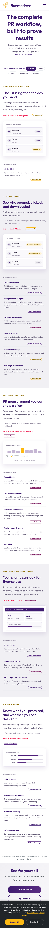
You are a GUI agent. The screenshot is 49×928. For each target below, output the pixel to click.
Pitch (41, 68)
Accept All (14, 922)
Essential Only (35, 922)
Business (36, 73)
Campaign (24, 73)
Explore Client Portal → (12, 600)
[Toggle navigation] (44, 5)
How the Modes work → (24, 54)
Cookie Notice (33, 913)
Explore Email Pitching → (13, 229)
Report (12, 73)
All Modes (31, 68)
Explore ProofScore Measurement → (18, 431)
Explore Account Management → (16, 738)
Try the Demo (24, 898)
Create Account (24, 889)
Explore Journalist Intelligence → (16, 115)
